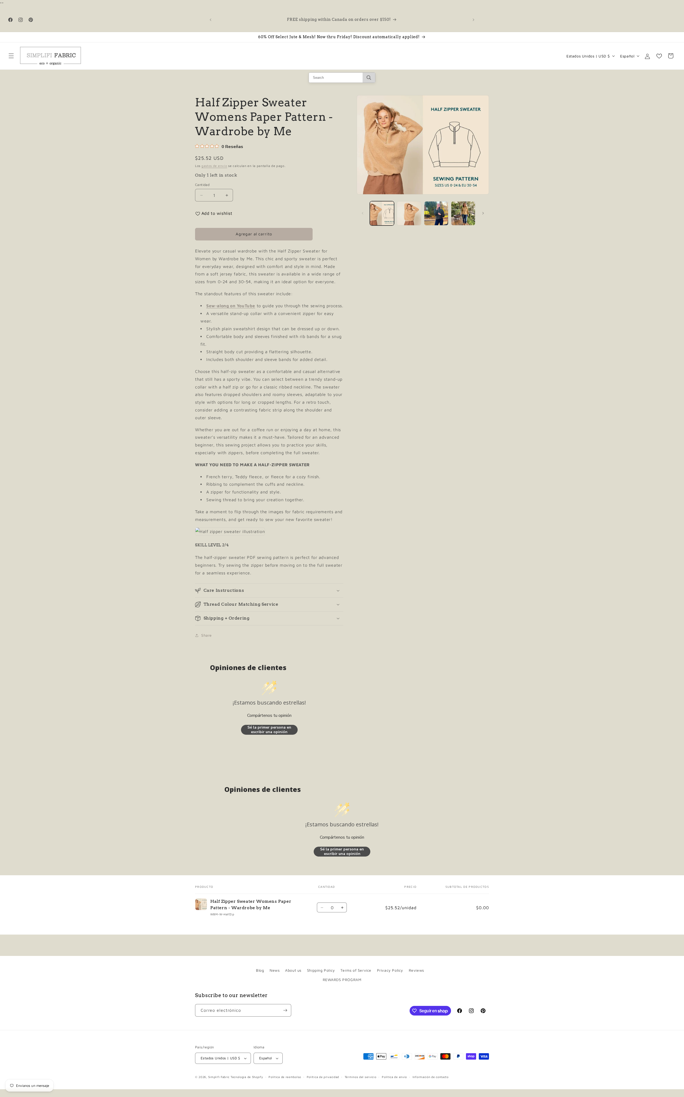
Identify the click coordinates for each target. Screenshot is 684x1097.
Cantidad (202, 184)
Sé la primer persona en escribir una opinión (269, 730)
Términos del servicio (360, 1077)
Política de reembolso (285, 1077)
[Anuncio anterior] (210, 20)
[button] (11, 56)
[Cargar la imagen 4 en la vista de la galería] (463, 213)
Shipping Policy (321, 970)
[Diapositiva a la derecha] (483, 213)
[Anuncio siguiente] (473, 20)
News (274, 970)
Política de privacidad (323, 1077)
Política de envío (394, 1077)
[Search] (369, 78)
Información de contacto (431, 1077)
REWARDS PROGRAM (342, 979)
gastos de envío (214, 166)
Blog (260, 970)
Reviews (416, 970)
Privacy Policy (390, 970)
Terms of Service (355, 970)
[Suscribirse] (285, 1010)
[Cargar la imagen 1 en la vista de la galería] (382, 213)
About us (293, 970)
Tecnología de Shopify (247, 1077)
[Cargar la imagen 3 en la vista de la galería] (436, 213)
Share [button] (206, 635)
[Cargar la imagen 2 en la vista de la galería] (409, 213)
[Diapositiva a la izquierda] (362, 213)
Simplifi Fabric (219, 1077)
